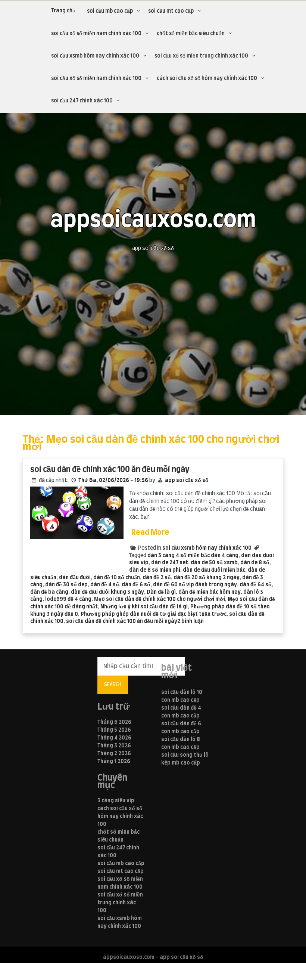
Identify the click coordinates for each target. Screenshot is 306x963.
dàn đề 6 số (136, 584)
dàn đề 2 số (157, 577)
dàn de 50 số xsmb (214, 562)
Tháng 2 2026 (114, 753)
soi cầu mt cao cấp (171, 11)
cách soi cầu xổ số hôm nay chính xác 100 (207, 78)
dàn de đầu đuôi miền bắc (214, 570)
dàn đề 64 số (256, 584)
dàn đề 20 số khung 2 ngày (207, 577)
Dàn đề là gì (161, 592)
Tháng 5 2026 (114, 730)
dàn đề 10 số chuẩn (116, 577)
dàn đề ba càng (49, 592)
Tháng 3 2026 (114, 746)
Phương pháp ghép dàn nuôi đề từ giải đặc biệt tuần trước (154, 614)
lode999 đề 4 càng (68, 599)
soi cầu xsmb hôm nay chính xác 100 (95, 56)
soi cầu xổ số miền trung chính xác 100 (201, 56)
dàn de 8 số (254, 562)
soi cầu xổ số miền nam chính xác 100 (96, 33)
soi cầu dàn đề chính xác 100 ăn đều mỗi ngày (110, 469)
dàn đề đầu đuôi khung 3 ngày (107, 592)
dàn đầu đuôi (75, 577)
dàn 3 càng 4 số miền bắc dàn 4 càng (192, 555)
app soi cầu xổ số (187, 480)
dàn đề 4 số (104, 584)
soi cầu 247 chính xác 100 (82, 101)
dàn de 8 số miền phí (154, 570)
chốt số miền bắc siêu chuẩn (191, 33)
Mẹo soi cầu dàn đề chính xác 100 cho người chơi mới (159, 599)
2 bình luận (190, 621)
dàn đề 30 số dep (66, 584)
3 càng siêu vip (115, 800)
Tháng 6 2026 (114, 722)
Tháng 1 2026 (113, 761)
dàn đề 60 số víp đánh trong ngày (195, 584)
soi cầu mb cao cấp (110, 11)
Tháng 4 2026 (114, 738)
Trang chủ (63, 10)
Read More (150, 532)
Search (112, 684)
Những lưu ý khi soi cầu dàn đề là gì (144, 606)
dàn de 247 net (169, 562)
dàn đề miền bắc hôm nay (209, 592)
